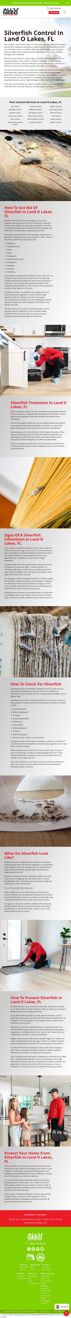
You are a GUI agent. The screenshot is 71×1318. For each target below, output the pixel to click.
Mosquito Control (35, 113)
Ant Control (15, 106)
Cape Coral (45, 1278)
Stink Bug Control (56, 109)
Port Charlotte (46, 1291)
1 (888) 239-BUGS (55, 8)
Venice (43, 1293)
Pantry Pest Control (35, 116)
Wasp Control (56, 119)
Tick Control (55, 116)
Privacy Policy (46, 1311)
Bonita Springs (46, 1281)
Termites (45, 1265)
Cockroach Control (15, 116)
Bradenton (45, 1286)
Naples (43, 1283)
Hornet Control (35, 106)
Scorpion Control (35, 122)
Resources (32, 1273)
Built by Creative (60, 1311)
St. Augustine (46, 1301)
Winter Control (56, 122)
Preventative (47, 1270)
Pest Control (35, 1265)
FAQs (30, 1281)
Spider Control (55, 106)
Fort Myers (45, 1276)
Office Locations (47, 1273)
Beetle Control (15, 113)
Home (32, 1267)
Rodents (20, 1273)
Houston (44, 1303)
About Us (23, 1265)
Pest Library (32, 1276)
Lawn (32, 1270)
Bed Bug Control (15, 109)
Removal (20, 1276)
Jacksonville (45, 1296)
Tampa (43, 1298)
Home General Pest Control (15, 123)
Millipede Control (35, 109)
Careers (22, 1270)
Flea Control (15, 119)
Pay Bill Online (33, 1283)
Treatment (46, 1267)
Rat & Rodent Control (35, 119)
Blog (30, 1278)
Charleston (45, 1288)
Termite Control (56, 113)
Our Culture (23, 1267)
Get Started (54, 12)
